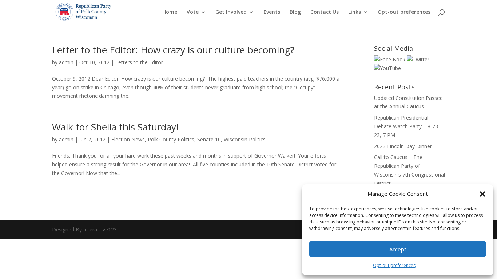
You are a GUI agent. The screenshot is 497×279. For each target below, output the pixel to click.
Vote (193, 12)
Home (169, 12)
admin (66, 62)
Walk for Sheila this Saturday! (115, 126)
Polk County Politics (171, 139)
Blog (295, 12)
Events (271, 12)
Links (354, 12)
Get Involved (231, 12)
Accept (397, 249)
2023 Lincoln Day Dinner (403, 146)
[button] (482, 194)
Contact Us (324, 12)
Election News (128, 139)
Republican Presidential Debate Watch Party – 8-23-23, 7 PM (407, 126)
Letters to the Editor (139, 62)
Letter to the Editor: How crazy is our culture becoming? (173, 49)
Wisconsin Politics (245, 139)
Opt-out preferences (394, 265)
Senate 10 (209, 139)
